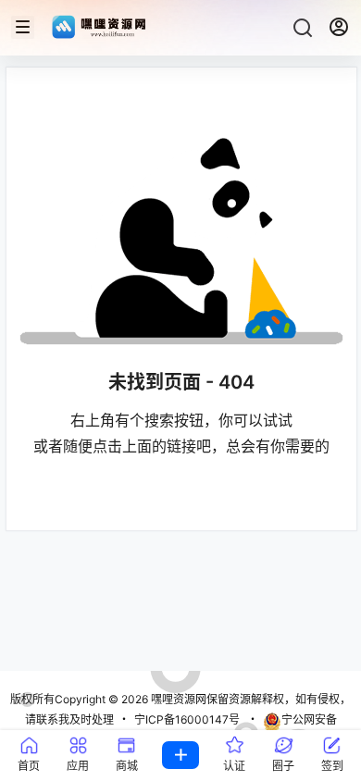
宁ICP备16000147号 (187, 719)
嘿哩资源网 (177, 699)
